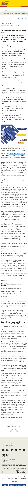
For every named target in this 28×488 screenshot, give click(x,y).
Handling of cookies (20, 485)
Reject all (12, 485)
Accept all (5, 485)
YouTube (19, 451)
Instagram (12, 451)
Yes (11, 430)
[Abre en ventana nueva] (7, 472)
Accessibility (19, 443)
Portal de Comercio (17, 419)
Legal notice (13, 443)
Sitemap (11, 445)
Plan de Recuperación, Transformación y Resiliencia (16, 13)
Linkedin (3, 456)
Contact (7, 443)
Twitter (3, 451)
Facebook (7, 451)
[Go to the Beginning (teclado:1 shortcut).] (7, 2)
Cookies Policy (5, 445)
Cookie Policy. (14, 481)
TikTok (16, 451)
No (17, 430)
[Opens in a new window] (19, 18)
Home (3, 443)
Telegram (24, 451)
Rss (7, 456)
